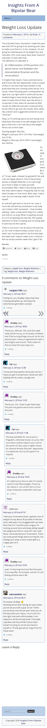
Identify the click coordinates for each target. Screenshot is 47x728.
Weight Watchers (31, 268)
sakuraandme (15, 594)
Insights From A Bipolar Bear (23, 7)
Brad (35, 34)
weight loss (17, 268)
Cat (10, 364)
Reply (6, 354)
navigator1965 (15, 290)
